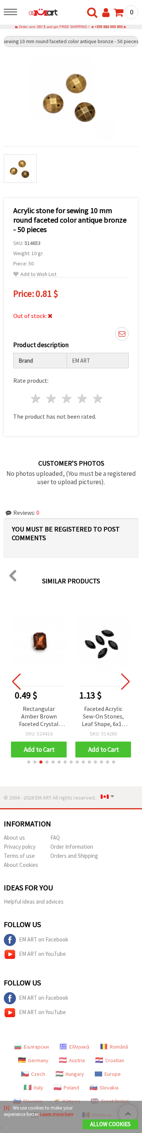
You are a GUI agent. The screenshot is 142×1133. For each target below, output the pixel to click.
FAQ (55, 837)
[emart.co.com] (39, 13)
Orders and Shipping (74, 855)
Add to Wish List (38, 274)
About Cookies (21, 864)
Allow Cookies (110, 1124)
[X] (6, 1108)
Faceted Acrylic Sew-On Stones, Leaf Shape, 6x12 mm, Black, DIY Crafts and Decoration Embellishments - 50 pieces (103, 717)
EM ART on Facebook (43, 939)
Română (119, 1046)
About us (14, 837)
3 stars (67, 398)
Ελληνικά (79, 1046)
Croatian (114, 1060)
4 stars (82, 398)
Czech (38, 1074)
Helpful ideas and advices (34, 901)
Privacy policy (20, 846)
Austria (77, 1060)
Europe (113, 1074)
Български (36, 1046)
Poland (71, 1087)
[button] (28, 762)
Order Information (71, 846)
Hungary (75, 1074)
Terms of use (19, 855)
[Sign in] (107, 13)
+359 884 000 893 (109, 27)
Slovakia (109, 1087)
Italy (38, 1087)
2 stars (51, 398)
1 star (36, 398)
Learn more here (56, 1114)
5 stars (98, 398)
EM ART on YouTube (42, 953)
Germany (38, 1060)
